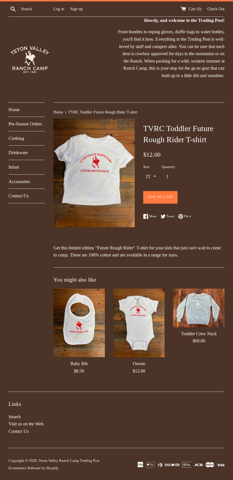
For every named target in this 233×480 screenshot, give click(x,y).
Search (15, 416)
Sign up (76, 9)
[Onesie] (139, 323)
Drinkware (18, 152)
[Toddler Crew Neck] (198, 308)
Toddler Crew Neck (199, 333)
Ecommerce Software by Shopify (34, 468)
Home (14, 109)
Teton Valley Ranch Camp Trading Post (69, 461)
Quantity (168, 167)
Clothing (16, 138)
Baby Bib (79, 363)
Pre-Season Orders (25, 123)
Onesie (139, 363)
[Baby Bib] (79, 323)
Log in (58, 9)
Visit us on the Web (26, 423)
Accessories (19, 181)
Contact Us (19, 195)
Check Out (215, 9)
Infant (14, 167)
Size (146, 167)
